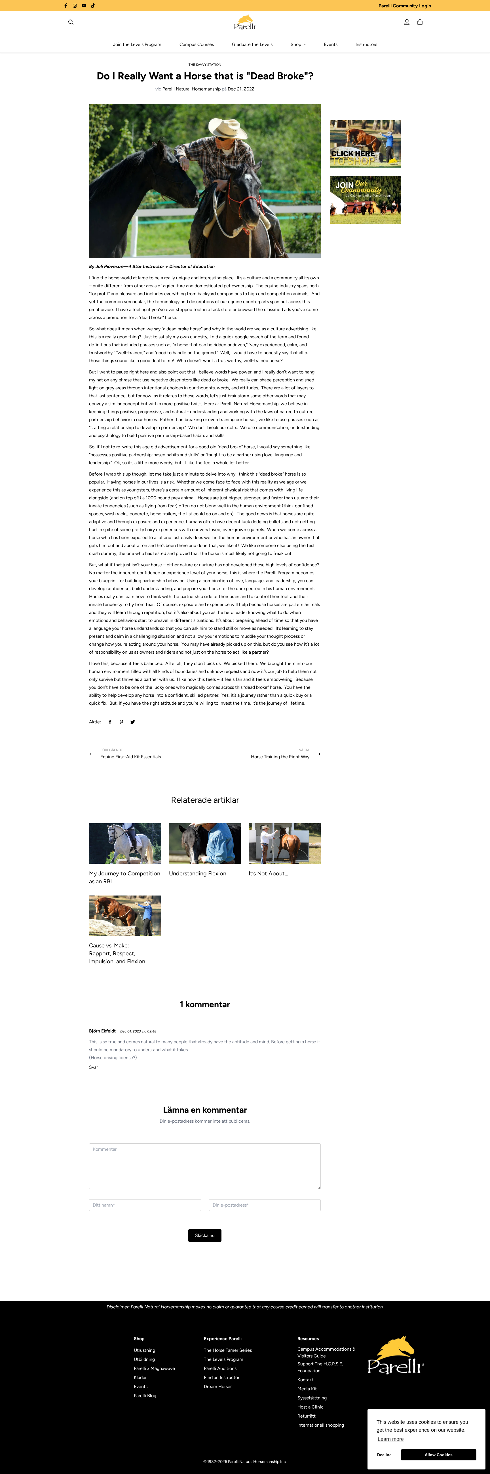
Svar (93, 1067)
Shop (296, 44)
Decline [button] (384, 1454)
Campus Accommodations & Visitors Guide (326, 1352)
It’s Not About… (268, 873)
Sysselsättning (312, 1398)
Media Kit (307, 1388)
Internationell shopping (320, 1425)
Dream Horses (218, 1386)
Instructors (366, 44)
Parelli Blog (145, 1395)
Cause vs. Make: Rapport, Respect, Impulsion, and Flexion (117, 953)
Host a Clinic (310, 1407)
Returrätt (306, 1416)
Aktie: (95, 722)
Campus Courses (196, 44)
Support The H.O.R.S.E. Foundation (320, 1367)
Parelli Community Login (405, 6)
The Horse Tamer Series (228, 1350)
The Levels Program (223, 1359)
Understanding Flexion (197, 873)
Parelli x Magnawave (154, 1368)
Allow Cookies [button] (439, 1454)
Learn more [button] (391, 1439)
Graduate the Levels (252, 44)
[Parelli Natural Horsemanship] (245, 22)
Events (330, 44)
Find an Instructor (221, 1377)
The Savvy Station (205, 65)
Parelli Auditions (220, 1368)
